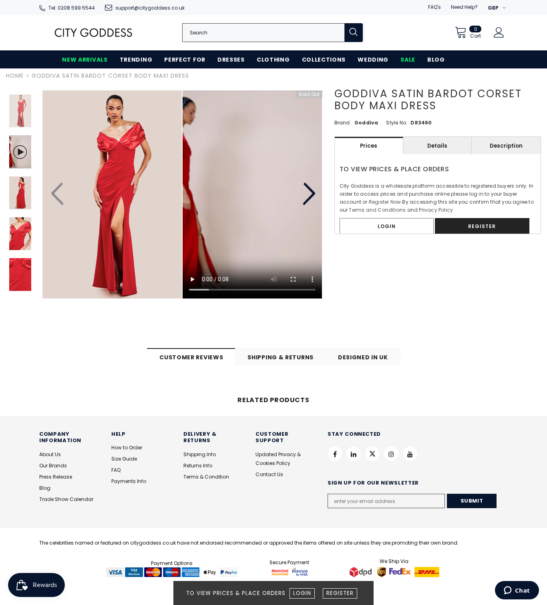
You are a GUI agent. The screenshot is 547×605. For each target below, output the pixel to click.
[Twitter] (372, 454)
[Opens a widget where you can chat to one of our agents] (517, 591)
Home (15, 76)
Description (506, 146)
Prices (368, 146)
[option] (112, 194)
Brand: (342, 122)
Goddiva (366, 122)
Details (437, 146)
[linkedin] (353, 454)
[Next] (308, 194)
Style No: (396, 122)
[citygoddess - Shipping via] (362, 571)
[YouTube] (410, 454)
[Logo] (93, 32)
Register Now (385, 201)
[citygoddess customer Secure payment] (289, 571)
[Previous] (58, 194)
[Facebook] (335, 454)
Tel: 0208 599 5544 (71, 7)
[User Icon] (499, 32)
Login (302, 593)
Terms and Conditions (377, 209)
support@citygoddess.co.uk (150, 7)
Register (340, 593)
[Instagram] (391, 454)
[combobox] (263, 32)
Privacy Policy (436, 209)
